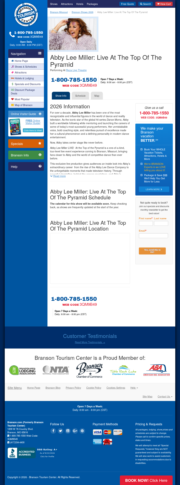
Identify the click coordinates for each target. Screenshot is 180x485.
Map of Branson (24, 105)
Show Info (60, 95)
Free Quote (127, 4)
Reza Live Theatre (76, 70)
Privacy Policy (73, 387)
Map (96, 95)
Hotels (79, 4)
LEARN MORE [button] (153, 189)
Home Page (21, 61)
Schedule (80, 95)
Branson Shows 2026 (82, 12)
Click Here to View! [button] (33, 130)
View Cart (165, 4)
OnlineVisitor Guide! (32, 122)
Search (147, 4)
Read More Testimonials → (90, 342)
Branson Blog (53, 387)
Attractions (21, 72)
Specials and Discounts (28, 84)
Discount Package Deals (23, 91)
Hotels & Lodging (24, 78)
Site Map (147, 396)
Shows (53, 4)
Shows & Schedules (26, 66)
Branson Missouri (59, 12)
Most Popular (22, 99)
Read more (59, 176)
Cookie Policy (93, 387)
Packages (92, 4)
